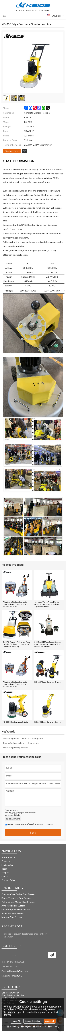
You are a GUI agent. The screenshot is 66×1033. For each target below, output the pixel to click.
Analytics (27, 1026)
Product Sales (8, 880)
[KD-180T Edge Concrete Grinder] (49, 665)
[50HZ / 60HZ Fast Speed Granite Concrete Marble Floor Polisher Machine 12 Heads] (49, 625)
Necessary (14, 1026)
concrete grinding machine (16, 747)
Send (33, 832)
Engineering (7, 865)
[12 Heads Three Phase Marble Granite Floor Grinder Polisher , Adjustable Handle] (49, 585)
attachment (14, 819)
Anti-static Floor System (13, 905)
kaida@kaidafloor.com (17, 971)
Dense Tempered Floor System (16, 898)
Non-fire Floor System (12, 917)
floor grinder (33, 743)
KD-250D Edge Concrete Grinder (47, 722)
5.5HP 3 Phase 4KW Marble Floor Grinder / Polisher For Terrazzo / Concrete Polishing (16, 644)
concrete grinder (11, 738)
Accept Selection (32, 1021)
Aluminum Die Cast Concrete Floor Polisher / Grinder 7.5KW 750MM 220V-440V (15, 604)
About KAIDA (8, 857)
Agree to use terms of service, (30, 824)
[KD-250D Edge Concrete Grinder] (49, 705)
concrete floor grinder (32, 738)
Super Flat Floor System (13, 913)
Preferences (40, 1026)
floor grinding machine (13, 743)
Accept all (49, 1021)
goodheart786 (15, 975)
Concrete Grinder (10, 992)
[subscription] (52, 955)
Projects (6, 861)
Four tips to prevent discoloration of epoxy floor (25, 934)
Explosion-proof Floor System (16, 909)
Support (5, 872)
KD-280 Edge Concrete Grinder (16, 722)
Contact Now (11, 151)
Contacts (6, 876)
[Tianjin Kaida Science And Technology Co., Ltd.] (33, 5)
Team (4, 868)
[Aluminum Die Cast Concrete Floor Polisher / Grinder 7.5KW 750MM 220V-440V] (17, 585)
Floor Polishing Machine (13, 995)
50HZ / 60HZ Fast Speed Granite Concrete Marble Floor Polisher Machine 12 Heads (47, 644)
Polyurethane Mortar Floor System (18, 902)
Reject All (16, 1021)
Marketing (54, 1026)
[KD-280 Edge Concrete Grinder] (17, 705)
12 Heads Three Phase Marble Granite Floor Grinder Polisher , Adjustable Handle (47, 604)
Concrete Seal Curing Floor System (18, 894)
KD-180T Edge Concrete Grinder (47, 682)
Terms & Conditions (44, 824)
